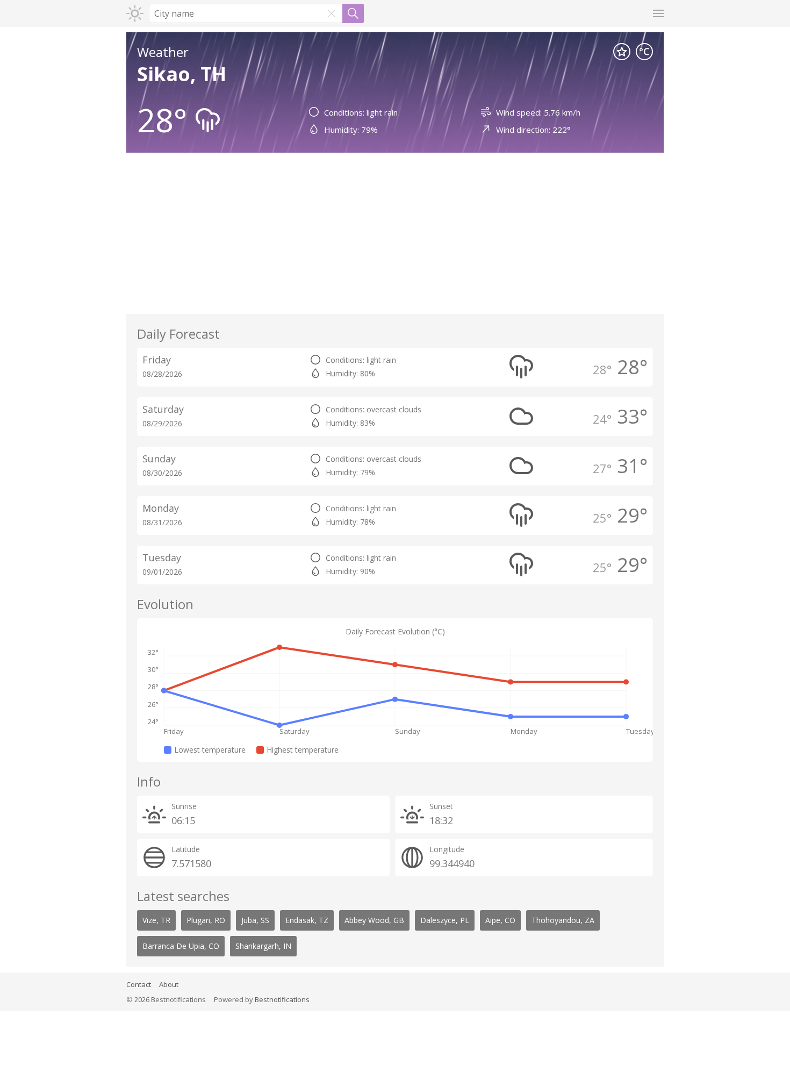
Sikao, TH (181, 74)
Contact (138, 984)
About (168, 984)
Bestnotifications (282, 999)
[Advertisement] (395, 233)
